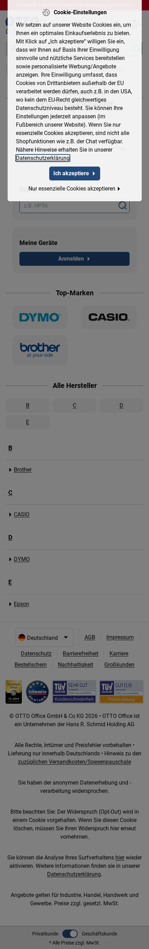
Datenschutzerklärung (43, 158)
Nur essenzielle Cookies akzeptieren (71, 188)
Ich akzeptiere (71, 173)
